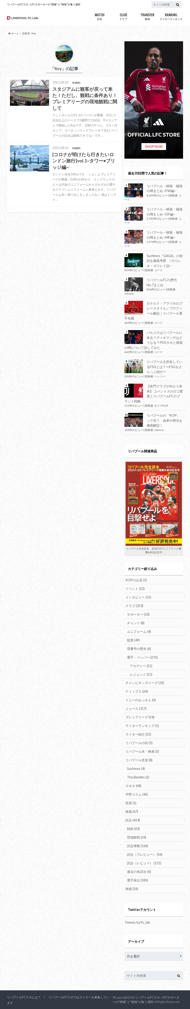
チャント (135, 623)
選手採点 (137, 880)
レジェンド (141, 674)
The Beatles (138, 777)
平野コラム (136, 794)
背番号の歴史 (139, 649)
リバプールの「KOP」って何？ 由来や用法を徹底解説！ (164, 420)
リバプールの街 (138, 743)
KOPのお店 (136, 580)
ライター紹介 (138, 734)
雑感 (131, 889)
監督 (133, 640)
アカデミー (141, 666)
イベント (135, 589)
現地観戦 (136, 837)
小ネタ (133, 786)
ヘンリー (159, 376)
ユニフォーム (139, 631)
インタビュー (138, 597)
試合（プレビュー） (144, 854)
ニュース (135, 708)
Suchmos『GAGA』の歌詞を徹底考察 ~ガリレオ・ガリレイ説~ (165, 261)
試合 (99, 16)
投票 (130, 803)
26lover (129, 293)
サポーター (138, 614)
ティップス (136, 691)
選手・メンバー (142, 657)
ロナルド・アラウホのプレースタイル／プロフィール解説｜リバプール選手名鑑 (153, 310)
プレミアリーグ (139, 717)
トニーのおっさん (140, 700)
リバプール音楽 (138, 760)
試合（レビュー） (144, 863)
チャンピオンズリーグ (144, 683)
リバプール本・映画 (142, 751)
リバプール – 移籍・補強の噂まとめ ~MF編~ (164, 234)
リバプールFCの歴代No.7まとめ (162, 282)
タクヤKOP (161, 405)
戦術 (133, 829)
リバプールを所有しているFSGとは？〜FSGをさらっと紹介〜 (164, 367)
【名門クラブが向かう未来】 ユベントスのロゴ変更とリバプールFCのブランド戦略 (153, 393)
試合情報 (137, 846)
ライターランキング (171, 16)
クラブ (123, 16)
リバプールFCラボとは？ (24, 997)
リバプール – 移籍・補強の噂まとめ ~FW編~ (164, 188)
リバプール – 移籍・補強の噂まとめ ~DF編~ (164, 211)
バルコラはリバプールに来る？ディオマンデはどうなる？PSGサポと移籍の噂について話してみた (153, 340)
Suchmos (136, 769)
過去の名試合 (139, 872)
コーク (158, 270)
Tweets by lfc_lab (137, 922)
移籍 (147, 16)
